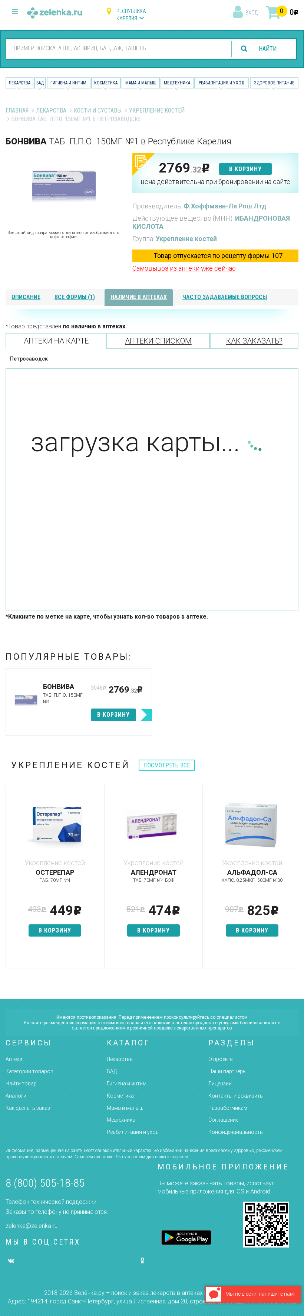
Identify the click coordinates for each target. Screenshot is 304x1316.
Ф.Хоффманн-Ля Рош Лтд (225, 206)
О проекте (220, 1059)
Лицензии (220, 1083)
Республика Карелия (131, 14)
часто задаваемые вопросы (224, 297)
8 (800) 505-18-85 (45, 1182)
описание (25, 297)
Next (292, 880)
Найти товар (21, 1083)
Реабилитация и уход (221, 83)
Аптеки (14, 1059)
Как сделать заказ (28, 1108)
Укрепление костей (157, 110)
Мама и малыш (140, 83)
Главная (17, 110)
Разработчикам (227, 1108)
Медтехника (177, 83)
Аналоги (16, 1096)
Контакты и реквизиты (236, 1096)
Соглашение (223, 1120)
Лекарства (19, 83)
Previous (11, 880)
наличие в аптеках (138, 297)
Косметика (106, 83)
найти (268, 48)
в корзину (245, 169)
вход (251, 13)
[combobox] (116, 48)
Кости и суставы (98, 110)
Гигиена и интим (126, 1083)
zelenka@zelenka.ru (31, 1225)
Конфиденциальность (235, 1132)
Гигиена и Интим (68, 83)
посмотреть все (167, 765)
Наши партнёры (227, 1071)
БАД (40, 83)
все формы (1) (74, 297)
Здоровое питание (274, 83)
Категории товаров (29, 1071)
